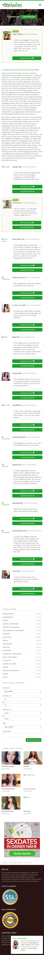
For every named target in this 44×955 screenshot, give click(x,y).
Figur (4, 723)
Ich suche (6, 688)
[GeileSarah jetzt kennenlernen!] (6, 506)
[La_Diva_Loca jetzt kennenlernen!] (6, 308)
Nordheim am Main (22, 664)
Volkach (22, 640)
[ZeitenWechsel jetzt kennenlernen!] (11, 758)
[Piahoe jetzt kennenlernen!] (33, 802)
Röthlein (22, 674)
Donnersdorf (22, 637)
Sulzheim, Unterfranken (22, 624)
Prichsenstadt (22, 644)
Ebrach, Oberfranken (22, 657)
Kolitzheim (22, 634)
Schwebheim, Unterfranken (22, 654)
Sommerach (22, 660)
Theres (22, 677)
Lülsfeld (22, 620)
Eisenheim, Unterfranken (22, 670)
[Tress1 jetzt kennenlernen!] (6, 574)
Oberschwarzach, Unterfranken (22, 630)
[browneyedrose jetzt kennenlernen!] (6, 534)
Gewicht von (7, 709)
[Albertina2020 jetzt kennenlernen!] (11, 802)
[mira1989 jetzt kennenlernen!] (6, 408)
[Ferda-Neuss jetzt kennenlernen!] (6, 242)
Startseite (5, 863)
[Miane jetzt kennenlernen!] (6, 340)
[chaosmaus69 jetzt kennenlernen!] (6, 440)
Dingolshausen (22, 617)
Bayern (20, 863)
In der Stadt (7, 731)
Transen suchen (34, 740)
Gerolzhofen (32, 167)
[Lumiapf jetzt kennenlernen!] (6, 170)
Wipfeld (22, 667)
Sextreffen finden (27, 191)
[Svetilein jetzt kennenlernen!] (6, 376)
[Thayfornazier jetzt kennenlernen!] (6, 280)
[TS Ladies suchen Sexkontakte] (12, 5)
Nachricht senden (26, 58)
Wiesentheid (22, 650)
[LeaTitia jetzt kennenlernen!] (7, 204)
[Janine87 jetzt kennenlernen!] (6, 468)
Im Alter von (7, 696)
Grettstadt (22, 647)
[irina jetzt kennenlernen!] (33, 758)
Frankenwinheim (22, 614)
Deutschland (13, 863)
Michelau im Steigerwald (22, 627)
